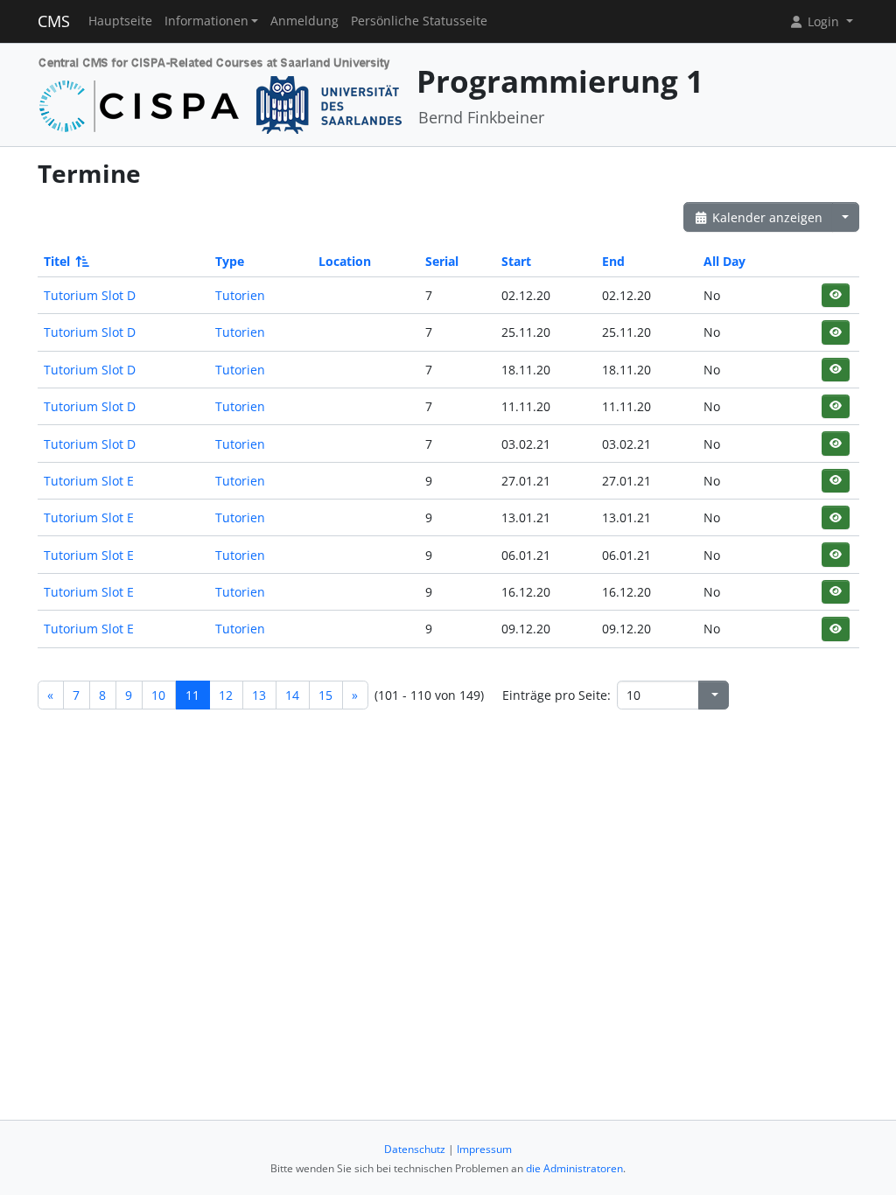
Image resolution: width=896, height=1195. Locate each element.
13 (259, 695)
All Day (725, 261)
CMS (54, 20)
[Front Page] (221, 93)
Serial (441, 261)
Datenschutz (414, 1149)
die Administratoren (574, 1168)
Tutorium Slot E (89, 480)
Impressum (484, 1149)
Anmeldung (304, 21)
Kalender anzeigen (765, 217)
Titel (57, 261)
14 (292, 695)
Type (229, 261)
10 (158, 695)
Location (344, 261)
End (613, 261)
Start (516, 261)
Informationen (206, 21)
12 (226, 695)
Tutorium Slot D (90, 295)
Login (823, 21)
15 (325, 695)
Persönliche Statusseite (419, 21)
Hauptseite (120, 21)
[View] (835, 295)
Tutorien (240, 295)
